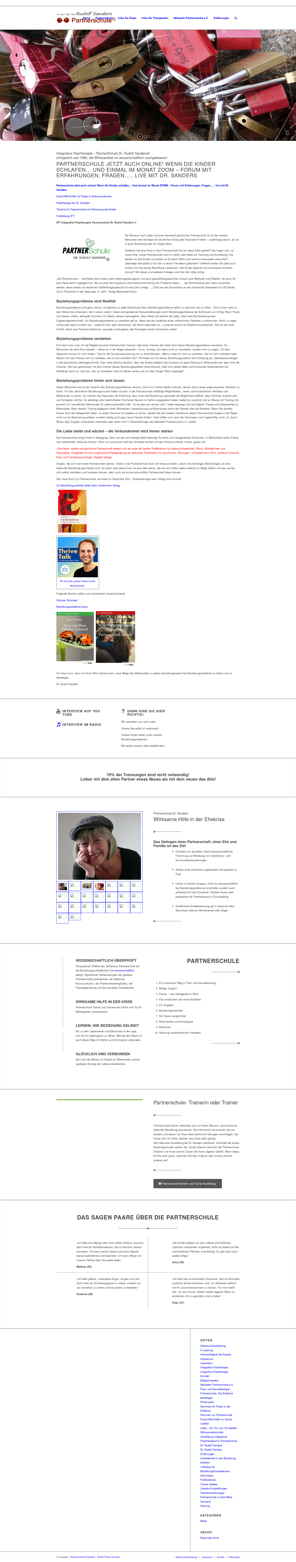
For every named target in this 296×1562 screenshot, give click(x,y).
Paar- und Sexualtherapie (215, 1389)
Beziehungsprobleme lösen (72, 607)
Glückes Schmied (66, 600)
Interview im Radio (81, 724)
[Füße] (124, 897)
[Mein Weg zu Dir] (112, 886)
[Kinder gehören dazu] (87, 885)
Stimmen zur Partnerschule (216, 1415)
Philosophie (207, 1402)
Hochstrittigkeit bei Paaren (215, 1354)
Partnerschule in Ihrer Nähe (216, 1497)
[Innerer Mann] (112, 897)
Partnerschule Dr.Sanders (82, 1556)
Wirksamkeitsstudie (211, 1432)
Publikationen (208, 1480)
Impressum (206, 1359)
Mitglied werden (209, 1380)
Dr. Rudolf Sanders (211, 1449)
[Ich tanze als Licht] (62, 897)
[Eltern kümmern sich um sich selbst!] (87, 907)
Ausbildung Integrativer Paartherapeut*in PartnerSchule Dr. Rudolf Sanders (218, 1441)
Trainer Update (208, 1484)
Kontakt (204, 1376)
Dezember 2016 (209, 1538)
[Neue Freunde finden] (75, 916)
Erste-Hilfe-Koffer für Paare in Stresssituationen (84, 196)
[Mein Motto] (99, 897)
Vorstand (205, 1501)
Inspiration (206, 1363)
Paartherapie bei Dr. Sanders (73, 203)
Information (206, 1475)
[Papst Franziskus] (62, 918)
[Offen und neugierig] (99, 846)
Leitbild (204, 1423)
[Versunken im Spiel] (136, 886)
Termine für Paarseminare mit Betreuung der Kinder (86, 209)
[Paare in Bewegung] (75, 885)
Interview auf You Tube (81, 713)
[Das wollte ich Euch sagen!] (99, 886)
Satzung (205, 1506)
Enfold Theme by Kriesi (108, 1556)
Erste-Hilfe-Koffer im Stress (216, 1419)
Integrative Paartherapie (214, 1367)
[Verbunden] (75, 897)
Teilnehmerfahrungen (212, 1493)
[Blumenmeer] (136, 897)
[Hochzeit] (99, 907)
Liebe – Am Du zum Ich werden (218, 1428)
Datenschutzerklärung (213, 1346)
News (203, 1521)
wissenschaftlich (124, 970)
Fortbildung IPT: (65, 216)
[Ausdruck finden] (87, 897)
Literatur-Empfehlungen (213, 1488)
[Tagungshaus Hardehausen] (62, 907)
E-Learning (206, 1350)
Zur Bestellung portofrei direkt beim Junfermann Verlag (88, 485)
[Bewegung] (124, 907)
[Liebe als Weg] (124, 886)
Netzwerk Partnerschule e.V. (217, 1384)
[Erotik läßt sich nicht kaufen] (75, 907)
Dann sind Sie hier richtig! (146, 713)
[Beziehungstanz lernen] (136, 907)
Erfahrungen (207, 1454)
